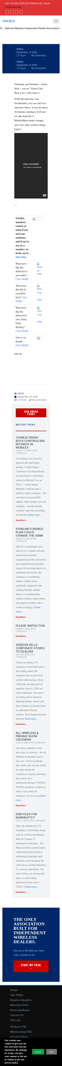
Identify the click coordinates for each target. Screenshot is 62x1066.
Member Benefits (21, 1000)
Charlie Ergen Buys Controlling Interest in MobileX (30, 442)
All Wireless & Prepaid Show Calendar (27, 736)
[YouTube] (16, 12)
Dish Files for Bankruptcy (26, 815)
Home (14, 990)
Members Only (19, 1005)
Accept (38, 1052)
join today (21, 257)
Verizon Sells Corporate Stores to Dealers (30, 648)
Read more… (35, 514)
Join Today (16, 995)
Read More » (21, 520)
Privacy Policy (19, 1036)
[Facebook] (7, 12)
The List (15, 1020)
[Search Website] (21, 12)
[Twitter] (11, 12)
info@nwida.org (13, 7)
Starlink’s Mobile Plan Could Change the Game (29, 532)
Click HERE (22, 279)
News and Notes (20, 1010)
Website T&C (18, 1026)
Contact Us (17, 1015)
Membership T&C (21, 1031)
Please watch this (30, 625)
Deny (51, 1052)
